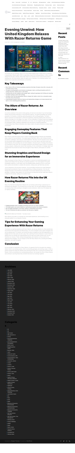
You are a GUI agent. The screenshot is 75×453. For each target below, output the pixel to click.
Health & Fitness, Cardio (17, 13)
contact (49, 7)
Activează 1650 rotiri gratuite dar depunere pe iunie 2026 (63, 54)
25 (28, 2)
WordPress (29, 441)
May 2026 (10, 273)
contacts (54, 7)
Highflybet (38, 13)
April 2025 (10, 298)
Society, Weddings (15, 21)
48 (31, 2)
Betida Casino (30, 5)
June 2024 (10, 303)
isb (6, 42)
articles (48, 2)
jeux (8, 395)
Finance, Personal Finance (17, 10)
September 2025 (11, 288)
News (9, 397)
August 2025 (10, 290)
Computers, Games (43, 7)
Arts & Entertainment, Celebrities (58, 2)
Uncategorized (51, 21)
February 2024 (11, 309)
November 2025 (11, 285)
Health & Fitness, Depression (28, 13)
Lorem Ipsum (24, 2)
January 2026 (11, 281)
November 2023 (11, 313)
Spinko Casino (32, 21)
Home (13, 2)
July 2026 (10, 270)
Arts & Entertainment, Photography (19, 5)
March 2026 (10, 277)
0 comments (22, 42)
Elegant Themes (15, 441)
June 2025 (10, 294)
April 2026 (10, 275)
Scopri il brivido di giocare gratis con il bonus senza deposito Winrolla (64, 62)
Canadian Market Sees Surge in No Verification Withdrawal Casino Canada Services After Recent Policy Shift (63, 43)
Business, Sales (48, 5)
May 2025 (10, 296)
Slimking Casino (59, 18)
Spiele (26, 21)
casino (54, 5)
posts (9, 399)
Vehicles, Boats (58, 21)
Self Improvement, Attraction (32, 18)
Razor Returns (13, 75)
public (9, 401)
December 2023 (11, 311)
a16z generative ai (42, 2)
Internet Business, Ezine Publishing (59, 13)
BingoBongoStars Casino (39, 5)
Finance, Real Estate (28, 10)
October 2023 (11, 314)
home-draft (18, 2)
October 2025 (11, 287)
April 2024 (10, 307)
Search (68, 28)
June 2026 (10, 272)
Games (41, 10)
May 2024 (10, 305)
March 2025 (10, 300)
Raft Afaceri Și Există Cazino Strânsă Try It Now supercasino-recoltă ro (64, 49)
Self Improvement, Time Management (47, 18)
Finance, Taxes (36, 10)
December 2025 (11, 283)
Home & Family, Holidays (46, 13)
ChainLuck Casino (60, 5)
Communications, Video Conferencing (30, 7)
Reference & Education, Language (18, 18)
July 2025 (10, 292)
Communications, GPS (16, 7)
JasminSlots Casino (12, 394)
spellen (22, 21)
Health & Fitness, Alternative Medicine (51, 10)
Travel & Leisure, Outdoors (41, 21)
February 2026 (11, 279)
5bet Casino (35, 2)
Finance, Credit (60, 7)
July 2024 (10, 301)
